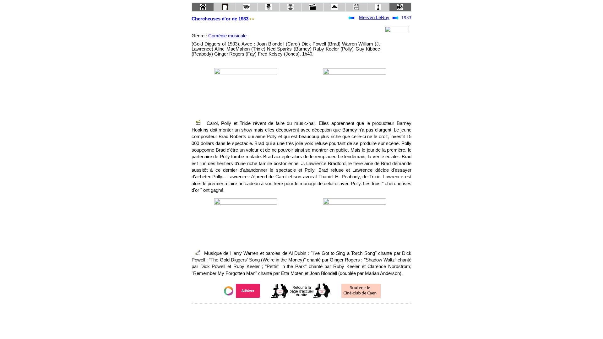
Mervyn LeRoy (374, 17)
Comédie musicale (227, 35)
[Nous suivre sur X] (301, 312)
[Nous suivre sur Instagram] (313, 312)
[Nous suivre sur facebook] (289, 312)
